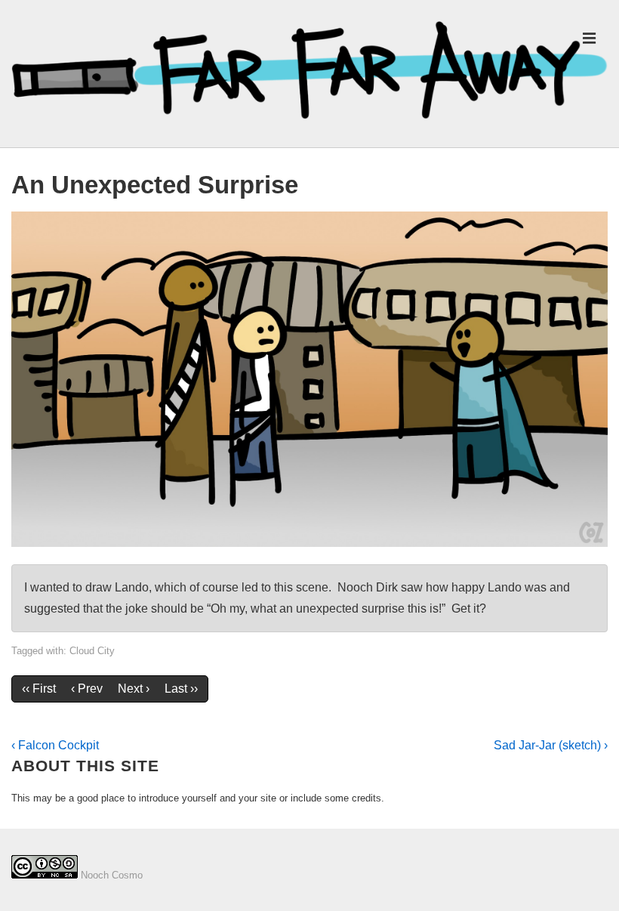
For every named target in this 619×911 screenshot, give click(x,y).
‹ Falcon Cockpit (55, 745)
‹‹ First (39, 688)
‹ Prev (87, 688)
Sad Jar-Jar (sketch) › (551, 745)
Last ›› (181, 688)
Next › (133, 688)
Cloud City (92, 650)
